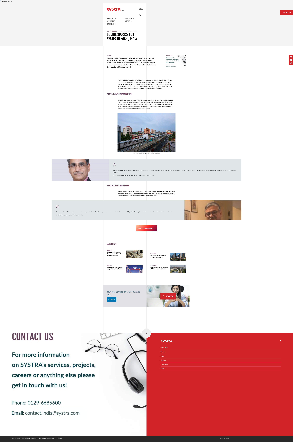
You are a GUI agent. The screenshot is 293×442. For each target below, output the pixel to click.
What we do (128, 18)
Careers (127, 21)
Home (108, 31)
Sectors (163, 356)
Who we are (110, 18)
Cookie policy (59, 438)
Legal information (16, 438)
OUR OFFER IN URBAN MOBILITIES (146, 228)
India (122, 10)
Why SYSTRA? (165, 347)
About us (163, 352)
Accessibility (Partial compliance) (46, 438)
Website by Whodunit (224, 438)
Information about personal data (29, 438)
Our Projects (111, 21)
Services (163, 360)
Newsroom (110, 24)
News (162, 368)
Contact (141, 8)
